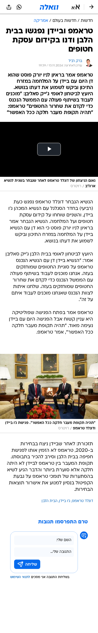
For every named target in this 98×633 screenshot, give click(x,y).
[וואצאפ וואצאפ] (19, 7)
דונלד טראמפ (82, 501)
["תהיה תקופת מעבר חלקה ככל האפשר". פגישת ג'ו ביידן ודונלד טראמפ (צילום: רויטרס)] (49, 393)
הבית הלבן (49, 501)
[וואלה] (49, 7)
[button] (76, 7)
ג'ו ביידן (64, 501)
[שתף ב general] (9, 7)
